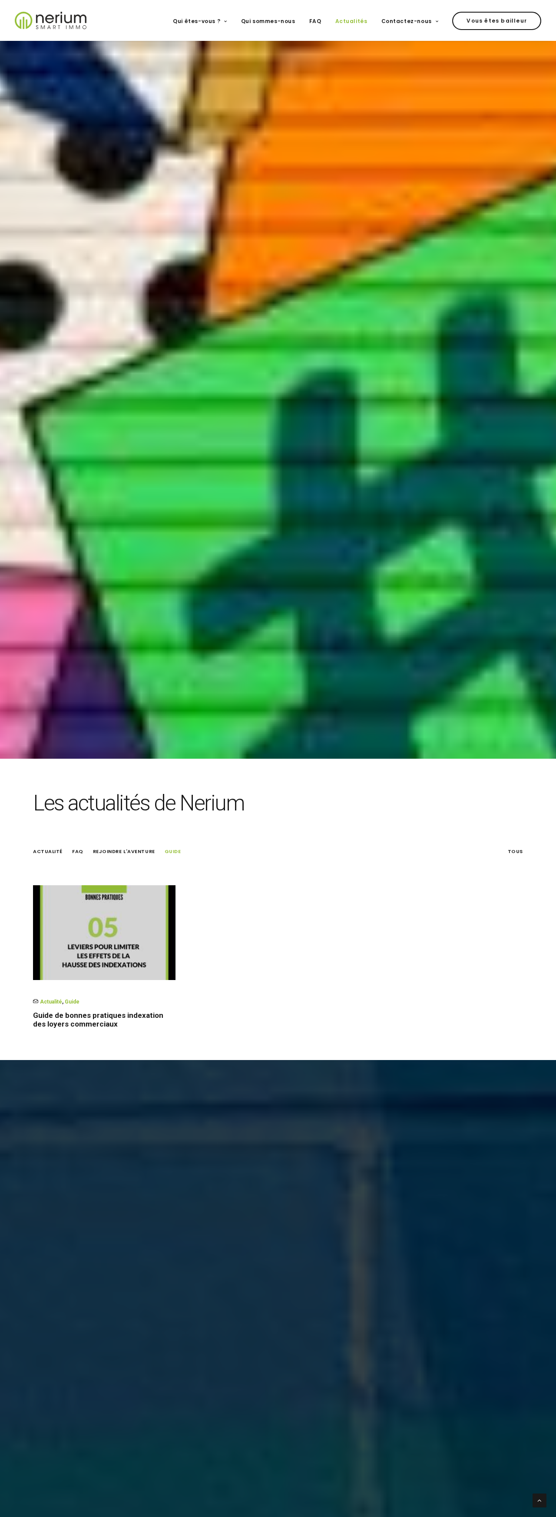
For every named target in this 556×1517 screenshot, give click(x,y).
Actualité (48, 851)
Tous (515, 851)
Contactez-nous (406, 21)
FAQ (315, 21)
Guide (173, 851)
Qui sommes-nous (268, 21)
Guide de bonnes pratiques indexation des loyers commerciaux (98, 1019)
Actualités (351, 21)
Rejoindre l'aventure (124, 851)
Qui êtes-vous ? (196, 21)
